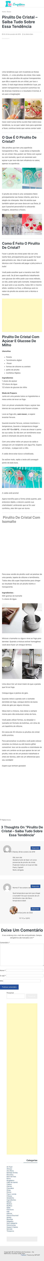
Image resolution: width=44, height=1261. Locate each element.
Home (4, 11)
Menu (40, 3)
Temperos (10, 1231)
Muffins (9, 1206)
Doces (9, 11)
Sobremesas (11, 1225)
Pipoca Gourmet (12, 1215)
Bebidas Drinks (12, 1173)
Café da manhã (12, 1182)
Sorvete (9, 1229)
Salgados (10, 1221)
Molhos (9, 1204)
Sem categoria (12, 1223)
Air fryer (10, 1167)
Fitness (9, 1196)
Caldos (9, 1184)
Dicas (9, 1190)
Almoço (9, 1169)
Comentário (5, 943)
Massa (9, 1202)
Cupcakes (10, 1188)
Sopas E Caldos (12, 1227)
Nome (3, 970)
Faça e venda (11, 1194)
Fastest (23, 1255)
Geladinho (10, 1198)
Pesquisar (10, 993)
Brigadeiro (10, 1180)
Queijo (9, 1217)
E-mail (3, 976)
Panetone (10, 1210)
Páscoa (9, 1213)
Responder (35, 848)
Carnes (9, 1186)
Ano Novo (10, 1171)
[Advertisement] (19, 53)
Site (1, 981)
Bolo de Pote (11, 1177)
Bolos (9, 1178)
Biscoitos (10, 1175)
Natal (8, 1208)
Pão (8, 1212)
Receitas (10, 1219)
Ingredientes (11, 1200)
